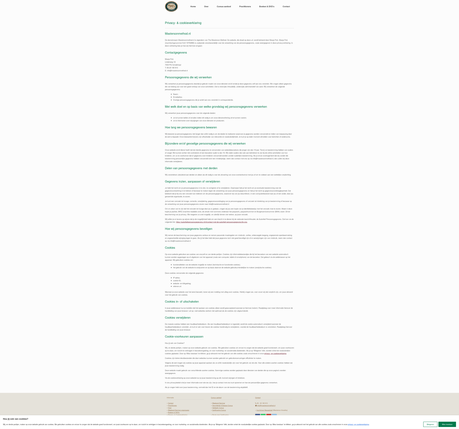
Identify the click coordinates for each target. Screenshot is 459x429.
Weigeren (430, 424)
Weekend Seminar (218, 403)
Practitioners (245, 6)
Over (206, 6)
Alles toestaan (447, 424)
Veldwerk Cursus (218, 408)
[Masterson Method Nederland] (171, 6)
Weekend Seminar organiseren (178, 410)
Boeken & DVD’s (266, 6)
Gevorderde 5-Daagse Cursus (222, 405)
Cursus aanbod (224, 6)
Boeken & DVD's (174, 412)
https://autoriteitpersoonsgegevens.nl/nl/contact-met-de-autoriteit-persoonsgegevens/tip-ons (211, 222)
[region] (229, 422)
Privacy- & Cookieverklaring (177, 415)
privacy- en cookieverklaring (358, 424)
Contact (286, 6)
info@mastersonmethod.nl (266, 405)
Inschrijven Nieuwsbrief (265, 410)
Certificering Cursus (219, 410)
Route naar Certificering (220, 415)
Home (193, 6)
